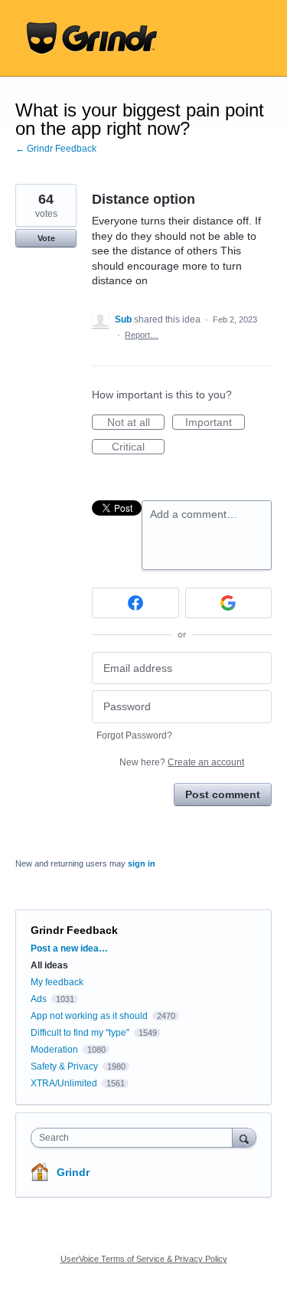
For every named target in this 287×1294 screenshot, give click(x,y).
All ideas (49, 965)
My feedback (57, 982)
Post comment (222, 794)
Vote (46, 238)
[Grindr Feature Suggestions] (91, 38)
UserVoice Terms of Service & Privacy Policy (143, 1258)
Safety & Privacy (65, 1066)
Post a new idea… (69, 948)
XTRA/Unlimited (64, 1083)
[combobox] (135, 1137)
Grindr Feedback (74, 930)
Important (215, 423)
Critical (138, 447)
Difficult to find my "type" (80, 1032)
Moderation (55, 1049)
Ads (39, 999)
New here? (181, 762)
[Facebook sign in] (135, 603)
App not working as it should (89, 1016)
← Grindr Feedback (55, 148)
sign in (141, 863)
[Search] (244, 1137)
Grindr (73, 1172)
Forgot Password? (134, 735)
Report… (141, 334)
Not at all (136, 423)
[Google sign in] (228, 603)
